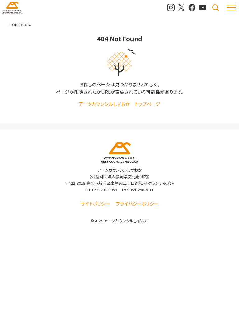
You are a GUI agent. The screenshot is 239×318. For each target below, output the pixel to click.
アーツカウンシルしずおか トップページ (119, 104)
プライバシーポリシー (137, 203)
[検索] (215, 8)
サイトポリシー (95, 203)
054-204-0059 (104, 190)
